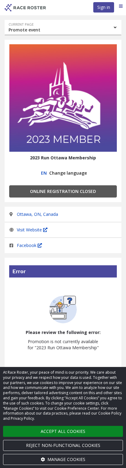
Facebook (27, 245)
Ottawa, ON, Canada (37, 214)
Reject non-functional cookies (63, 445)
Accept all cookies (63, 431)
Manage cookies (65, 459)
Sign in (103, 7)
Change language (64, 173)
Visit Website (30, 230)
